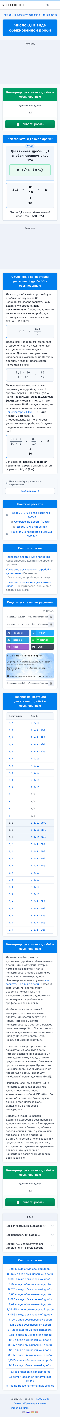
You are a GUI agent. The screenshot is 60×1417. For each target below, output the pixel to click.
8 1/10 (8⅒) (39, 823)
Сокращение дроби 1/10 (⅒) (32, 521)
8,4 (11, 901)
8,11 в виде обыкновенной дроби (30, 1324)
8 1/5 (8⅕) (38, 844)
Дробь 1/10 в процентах (32, 526)
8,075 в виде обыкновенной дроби (30, 1289)
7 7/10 (35, 723)
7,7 (11, 723)
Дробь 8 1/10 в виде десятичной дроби (32, 514)
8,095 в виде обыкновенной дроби (30, 1314)
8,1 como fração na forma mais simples (30, 1385)
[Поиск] (47, 4)
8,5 (11, 930)
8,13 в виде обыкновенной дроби (30, 1350)
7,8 (11, 730)
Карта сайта (42, 1399)
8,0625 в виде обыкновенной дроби (30, 1274)
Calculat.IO (16, 1399)
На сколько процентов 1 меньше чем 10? (31, 533)
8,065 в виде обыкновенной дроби (30, 1279)
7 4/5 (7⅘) (38, 730)
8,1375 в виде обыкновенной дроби (30, 1360)
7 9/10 (35, 758)
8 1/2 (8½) (38, 930)
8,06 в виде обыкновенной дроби (30, 1268)
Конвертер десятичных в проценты (28, 556)
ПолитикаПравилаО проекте (30, 1403)
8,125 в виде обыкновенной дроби (30, 1344)
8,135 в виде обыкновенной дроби (30, 1355)
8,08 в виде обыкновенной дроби (30, 1294)
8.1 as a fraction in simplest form (30, 1371)
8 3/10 (35, 872)
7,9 (11, 758)
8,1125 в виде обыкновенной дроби (30, 1329)
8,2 (11, 844)
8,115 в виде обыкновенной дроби (30, 1334)
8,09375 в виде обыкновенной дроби (30, 1309)
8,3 (11, 872)
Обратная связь (20, 1407)
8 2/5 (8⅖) (38, 901)
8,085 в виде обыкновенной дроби (30, 1299)
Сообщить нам (28, 491)
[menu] (54, 4)
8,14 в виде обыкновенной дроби (30, 1365)
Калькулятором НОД (19, 412)
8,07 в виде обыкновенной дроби (30, 1284)
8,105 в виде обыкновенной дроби (30, 1319)
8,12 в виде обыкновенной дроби (30, 1339)
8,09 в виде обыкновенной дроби (30, 1304)
